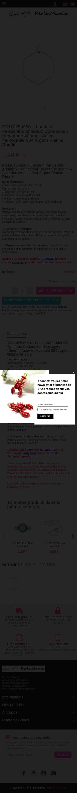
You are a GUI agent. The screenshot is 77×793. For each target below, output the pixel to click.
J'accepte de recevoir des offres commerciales (53, 409)
